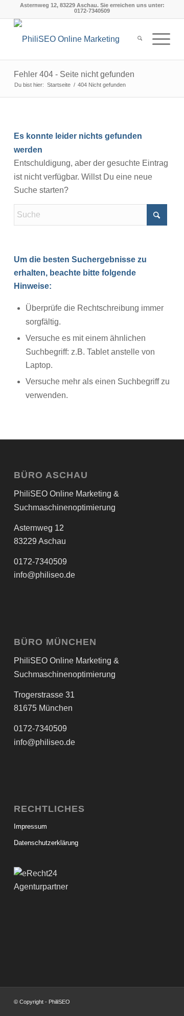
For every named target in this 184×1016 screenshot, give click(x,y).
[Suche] (134, 39)
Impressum (30, 826)
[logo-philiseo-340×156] (76, 39)
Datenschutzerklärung (46, 843)
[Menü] (156, 39)
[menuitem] (134, 39)
